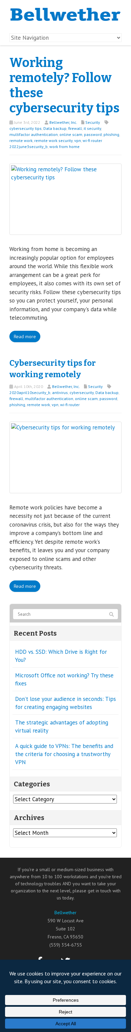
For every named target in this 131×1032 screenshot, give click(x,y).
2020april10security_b (29, 392)
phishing (111, 134)
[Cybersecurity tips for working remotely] (65, 457)
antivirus (60, 392)
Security (92, 122)
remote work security (53, 140)
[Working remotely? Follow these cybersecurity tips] (65, 198)
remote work (21, 140)
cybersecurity (82, 392)
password (93, 134)
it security (92, 128)
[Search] (111, 614)
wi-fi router (70, 404)
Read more (25, 336)
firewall (75, 128)
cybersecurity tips (25, 128)
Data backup (55, 128)
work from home (64, 146)
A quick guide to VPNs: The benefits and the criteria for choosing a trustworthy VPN (64, 754)
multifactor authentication (33, 134)
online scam (70, 134)
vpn (77, 140)
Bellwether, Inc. (63, 122)
